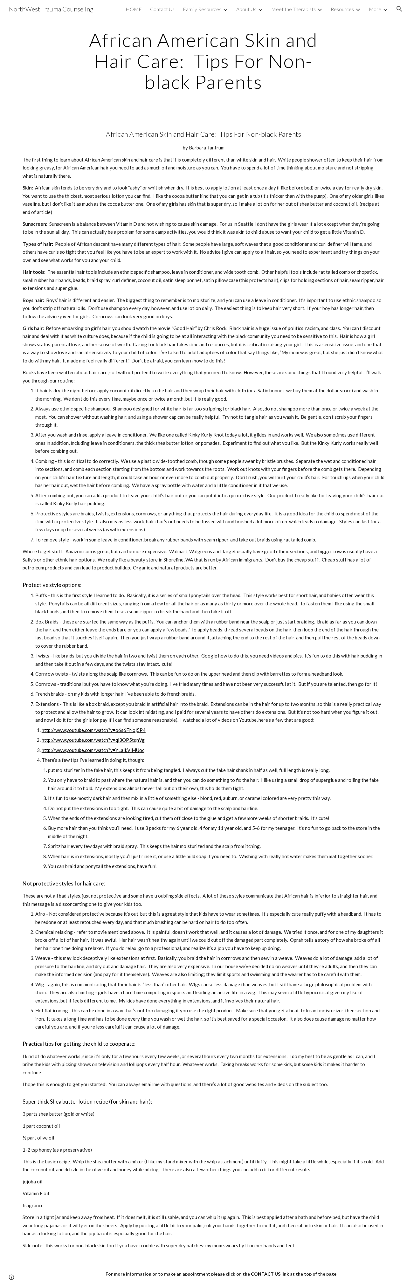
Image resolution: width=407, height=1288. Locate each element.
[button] (399, 9)
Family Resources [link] (202, 9)
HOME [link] (134, 9)
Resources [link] (342, 9)
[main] (203, 61)
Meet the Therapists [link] (293, 9)
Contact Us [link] (162, 9)
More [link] (375, 9)
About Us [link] (246, 9)
